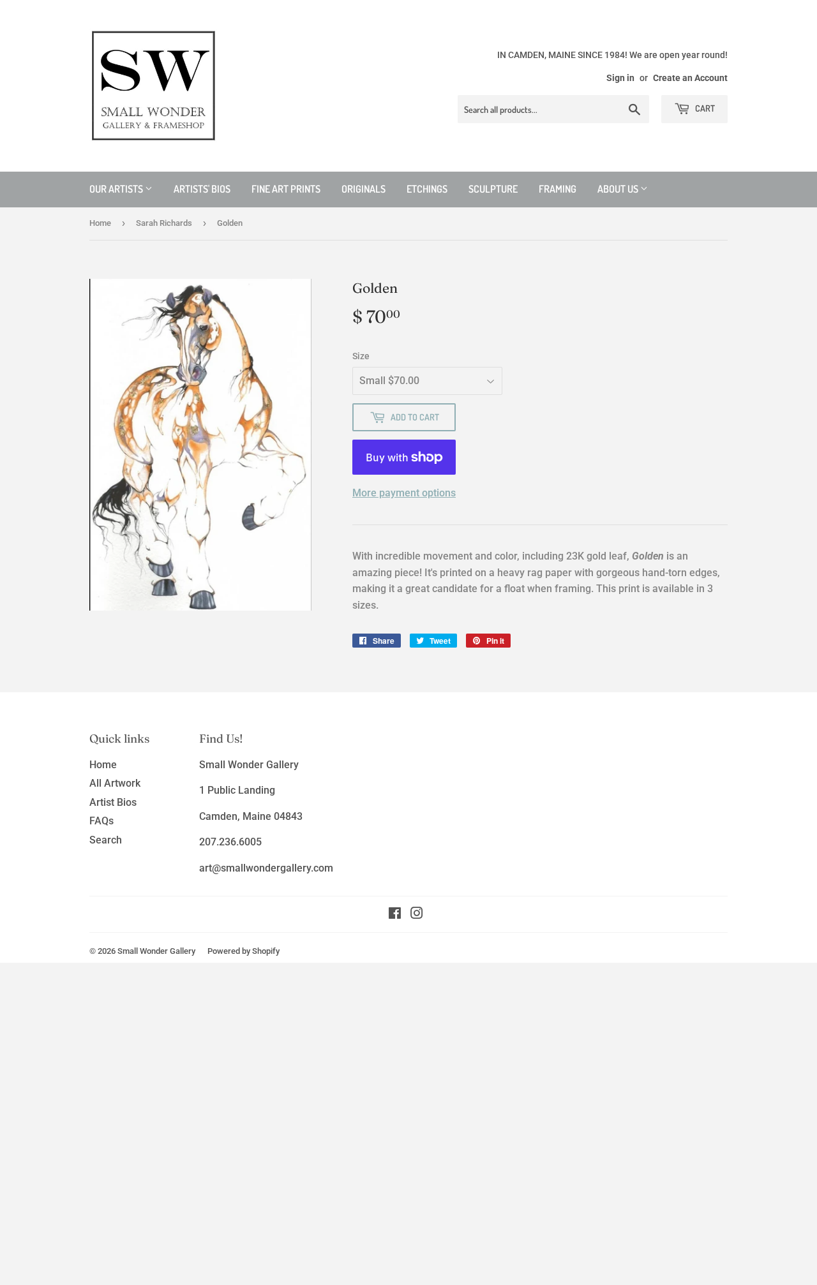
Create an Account (690, 78)
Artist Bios (113, 802)
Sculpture (493, 188)
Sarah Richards (164, 223)
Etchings (427, 188)
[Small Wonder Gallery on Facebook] (394, 915)
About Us (618, 188)
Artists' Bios (202, 188)
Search (105, 840)
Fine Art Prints (285, 188)
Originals (363, 188)
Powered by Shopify (243, 951)
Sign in (620, 78)
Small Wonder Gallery (156, 951)
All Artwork (114, 783)
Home (100, 223)
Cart (704, 108)
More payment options (404, 493)
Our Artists (117, 188)
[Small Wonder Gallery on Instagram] (416, 915)
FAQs (101, 821)
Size (361, 356)
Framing (557, 188)
